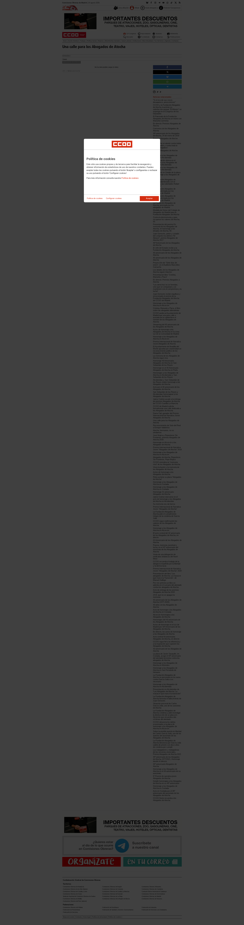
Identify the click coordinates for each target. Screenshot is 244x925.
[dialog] (122, 170)
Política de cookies (130, 178)
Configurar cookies (114, 198)
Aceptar (149, 198)
